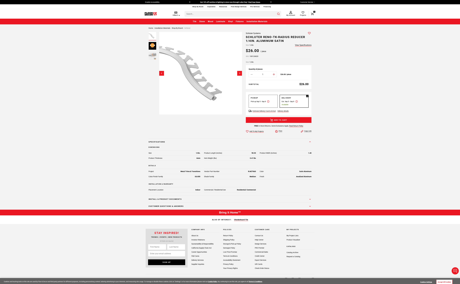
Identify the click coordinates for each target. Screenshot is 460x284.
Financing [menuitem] (267, 7)
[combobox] (232, 14)
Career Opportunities (199, 252)
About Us (194, 236)
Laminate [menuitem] (220, 21)
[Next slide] (239, 73)
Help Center (259, 240)
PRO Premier (259, 248)
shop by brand (177, 28)
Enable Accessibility (152, 2)
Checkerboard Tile (241, 220)
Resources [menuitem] (223, 7)
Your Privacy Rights (230, 268)
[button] (176, 14)
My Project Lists (292, 236)
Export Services (260, 260)
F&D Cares (195, 256)
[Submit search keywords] (278, 14)
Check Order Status (262, 268)
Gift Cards (258, 264)
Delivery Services (197, 260)
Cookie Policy (212, 281)
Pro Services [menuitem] (255, 7)
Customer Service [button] (306, 2)
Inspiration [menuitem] (211, 7)
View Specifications (303, 45)
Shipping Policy (228, 240)
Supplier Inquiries (197, 264)
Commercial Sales (261, 252)
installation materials (163, 28)
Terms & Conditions (230, 256)
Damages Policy (229, 248)
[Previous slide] (161, 73)
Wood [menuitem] (210, 21)
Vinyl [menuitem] (230, 21)
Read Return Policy (296, 126)
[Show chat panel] (455, 270)
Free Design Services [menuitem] (239, 7)
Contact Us (259, 236)
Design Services (260, 244)
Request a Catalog (293, 257)
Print (280, 131)
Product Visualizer (293, 240)
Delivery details (283, 111)
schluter (187, 28)
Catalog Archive (292, 252)
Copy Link (307, 131)
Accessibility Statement (231, 260)
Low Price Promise (230, 252)
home (151, 28)
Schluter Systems (253, 33)
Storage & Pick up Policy (232, 244)
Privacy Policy (228, 264)
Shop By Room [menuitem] (197, 7)
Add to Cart (280, 120)
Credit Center (259, 256)
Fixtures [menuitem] (240, 21)
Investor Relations (198, 240)
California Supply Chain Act (201, 248)
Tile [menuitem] (194, 21)
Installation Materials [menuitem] (257, 21)
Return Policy (228, 236)
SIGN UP (167, 262)
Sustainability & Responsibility (202, 244)
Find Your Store (254, 2)
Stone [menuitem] (202, 21)
